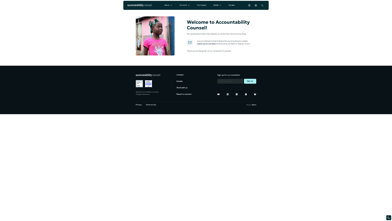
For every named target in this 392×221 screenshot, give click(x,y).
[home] (139, 5)
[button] (168, 5)
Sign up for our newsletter (228, 75)
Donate (231, 5)
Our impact (201, 5)
